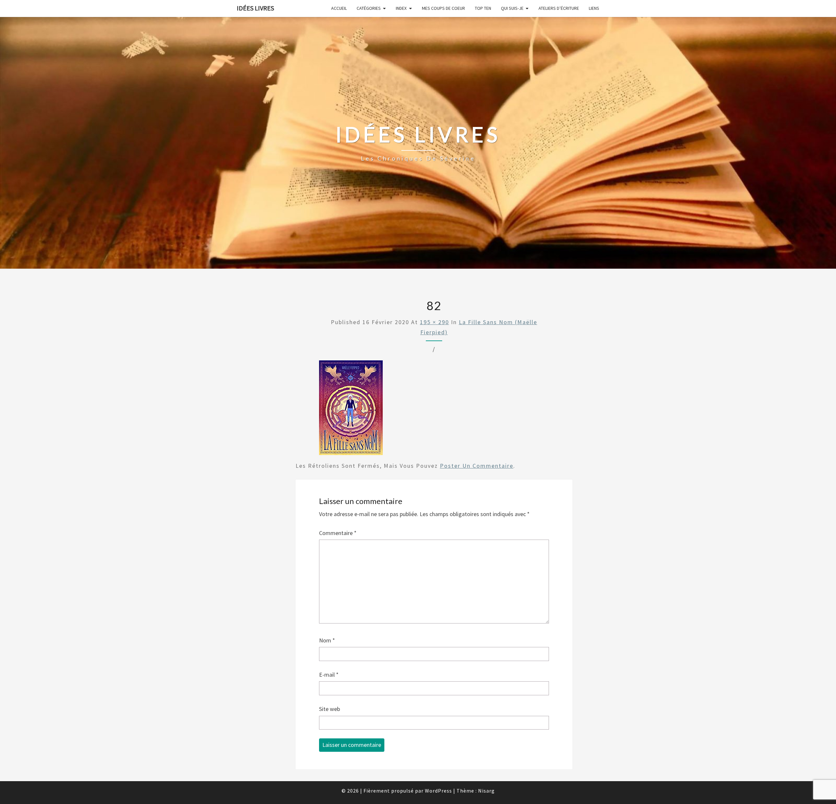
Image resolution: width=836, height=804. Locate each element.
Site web (329, 709)
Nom (327, 640)
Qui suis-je (512, 8)
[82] (351, 410)
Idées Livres (255, 8)
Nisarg (486, 790)
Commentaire (338, 533)
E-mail (329, 674)
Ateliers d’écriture (559, 8)
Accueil (339, 8)
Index (401, 8)
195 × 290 (434, 322)
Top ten (483, 8)
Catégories (369, 8)
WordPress (438, 790)
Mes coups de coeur (443, 8)
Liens (594, 8)
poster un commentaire (476, 465)
